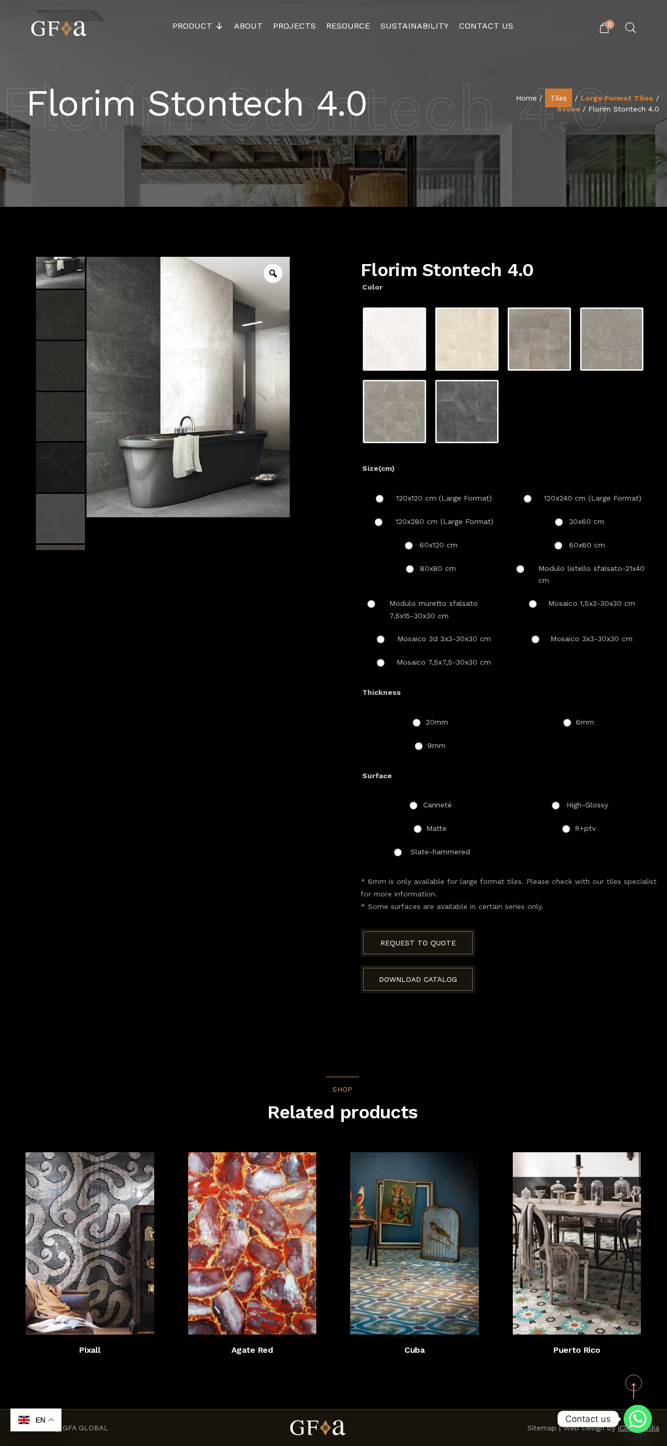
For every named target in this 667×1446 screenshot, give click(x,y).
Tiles (558, 98)
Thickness (381, 692)
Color (372, 287)
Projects (294, 26)
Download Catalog (418, 979)
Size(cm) (378, 468)
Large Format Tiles (616, 98)
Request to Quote (418, 943)
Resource (348, 26)
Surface (377, 775)
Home (526, 98)
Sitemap (542, 1428)
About (248, 26)
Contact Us (486, 26)
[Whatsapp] (638, 1419)
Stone (568, 109)
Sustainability (414, 26)
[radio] (394, 339)
